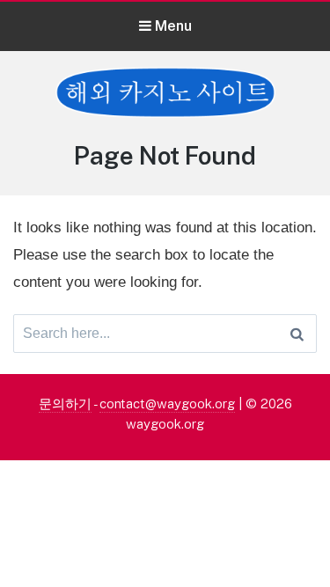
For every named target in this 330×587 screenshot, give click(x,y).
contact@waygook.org (167, 403)
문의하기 (65, 403)
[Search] (297, 333)
